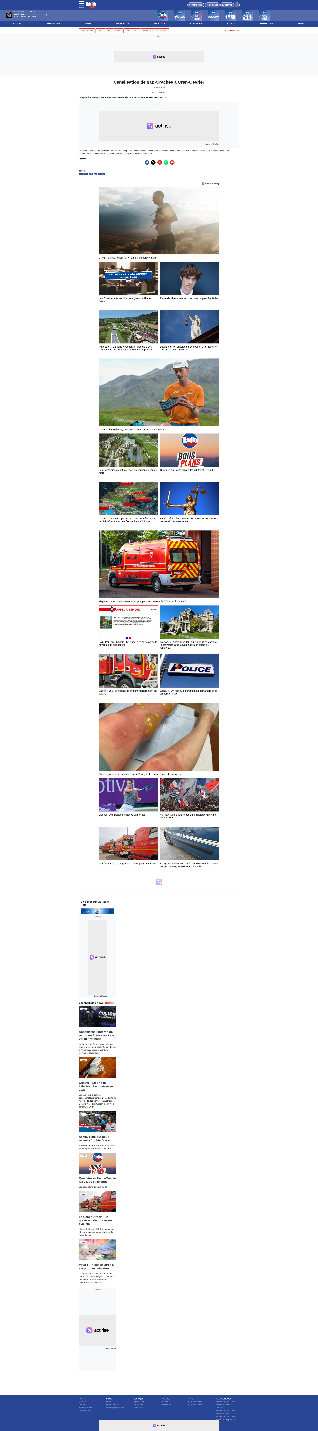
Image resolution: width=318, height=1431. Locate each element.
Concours (196, 23)
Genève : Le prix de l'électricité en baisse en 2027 (96, 1086)
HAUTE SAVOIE (87, 31)
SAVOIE (101, 31)
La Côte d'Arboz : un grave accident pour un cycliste (95, 1220)
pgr (95, 174)
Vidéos (231, 23)
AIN (109, 31)
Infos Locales (112, 1404)
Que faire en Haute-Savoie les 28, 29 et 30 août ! (97, 1180)
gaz (81, 174)
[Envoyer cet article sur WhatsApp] (165, 163)
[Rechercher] (237, 4)
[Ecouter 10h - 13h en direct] (97, 911)
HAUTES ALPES (132, 31)
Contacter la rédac (115, 1407)
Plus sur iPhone (195, 1401)
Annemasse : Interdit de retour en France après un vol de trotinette (97, 1035)
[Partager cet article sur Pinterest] (159, 163)
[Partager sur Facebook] (146, 163)
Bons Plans (53, 23)
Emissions (138, 1404)
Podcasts (159, 23)
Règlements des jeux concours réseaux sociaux (225, 1404)
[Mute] (45, 15)
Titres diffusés (85, 1407)
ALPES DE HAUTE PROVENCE (155, 31)
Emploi (301, 23)
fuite (85, 174)
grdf (90, 174)
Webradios (122, 23)
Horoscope (266, 23)
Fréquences (84, 1410)
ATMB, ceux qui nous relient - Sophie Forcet (95, 1138)
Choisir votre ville (232, 31)
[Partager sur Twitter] (153, 163)
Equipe (82, 1404)
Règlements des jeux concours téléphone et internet (226, 1419)
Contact (82, 1401)
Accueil (17, 23)
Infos (88, 23)
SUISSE (118, 31)
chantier (102, 174)
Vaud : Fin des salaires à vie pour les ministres (96, 1266)
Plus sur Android (196, 1404)
